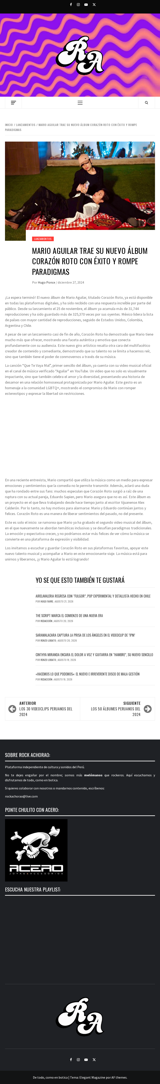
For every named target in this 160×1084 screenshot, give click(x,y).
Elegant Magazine (92, 1077)
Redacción (47, 621)
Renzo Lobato (49, 640)
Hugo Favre (47, 601)
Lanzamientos (43, 239)
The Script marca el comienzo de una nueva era (69, 615)
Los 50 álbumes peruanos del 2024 (116, 708)
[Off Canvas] (13, 102)
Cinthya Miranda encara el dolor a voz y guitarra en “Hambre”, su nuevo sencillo (94, 654)
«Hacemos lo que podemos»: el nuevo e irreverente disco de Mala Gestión (88, 674)
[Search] (146, 102)
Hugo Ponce (47, 282)
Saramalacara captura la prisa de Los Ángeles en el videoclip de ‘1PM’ (85, 635)
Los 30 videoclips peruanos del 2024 (45, 708)
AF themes (119, 1077)
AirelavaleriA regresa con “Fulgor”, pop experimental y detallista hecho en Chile (93, 596)
